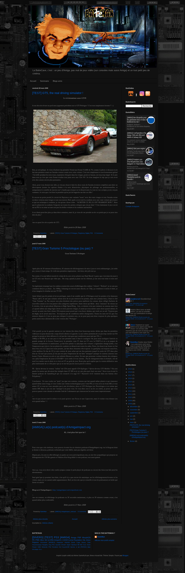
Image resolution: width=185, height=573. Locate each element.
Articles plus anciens (109, 519)
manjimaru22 (135, 299)
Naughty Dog (46, 545)
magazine (60, 542)
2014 (130, 385)
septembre (134, 413)
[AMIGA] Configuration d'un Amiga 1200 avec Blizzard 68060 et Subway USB (136, 135)
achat (71, 540)
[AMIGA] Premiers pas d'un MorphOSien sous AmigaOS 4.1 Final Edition (136, 161)
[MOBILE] (52, 542)
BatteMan (43, 233)
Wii (78, 545)
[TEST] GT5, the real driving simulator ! (57, 93)
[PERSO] (84, 547)
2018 (130, 372)
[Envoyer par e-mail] (34, 236)
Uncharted (43, 542)
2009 (130, 401)
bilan (88, 547)
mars (132, 422)
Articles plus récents (40, 519)
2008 (130, 404)
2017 (130, 375)
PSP (79, 537)
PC (33, 540)
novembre (134, 410)
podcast (73, 511)
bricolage (35, 549)
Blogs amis (57, 81)
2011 (130, 394)
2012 (130, 391)
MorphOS (86, 537)
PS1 (53, 545)
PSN (37, 540)
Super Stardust (72, 545)
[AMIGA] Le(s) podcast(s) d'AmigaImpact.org (61, 427)
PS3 (91, 233)
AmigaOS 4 (58, 540)
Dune (88, 545)
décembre (134, 407)
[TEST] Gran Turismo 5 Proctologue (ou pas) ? (62, 248)
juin (131, 416)
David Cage (75, 542)
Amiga (73, 537)
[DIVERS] (37, 537)
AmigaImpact (65, 511)
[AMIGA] (58, 511)
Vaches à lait (75, 547)
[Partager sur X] (39, 236)
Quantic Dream (61, 545)
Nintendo (45, 547)
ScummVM (65, 547)
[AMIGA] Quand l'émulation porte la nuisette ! (133, 177)
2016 (130, 378)
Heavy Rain (86, 542)
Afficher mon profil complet (104, 540)
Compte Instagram (132, 206)
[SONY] (66, 540)
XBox (40, 549)
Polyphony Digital (83, 233)
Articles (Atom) (47, 523)
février (132, 441)
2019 (130, 369)
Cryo (84, 545)
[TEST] (57, 233)
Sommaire (44, 81)
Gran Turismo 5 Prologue (69, 233)
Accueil (33, 81)
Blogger (125, 555)
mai (131, 419)
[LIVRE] (50, 540)
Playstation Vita (79, 540)
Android (67, 542)
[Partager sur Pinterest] (44, 236)
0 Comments (99, 233)
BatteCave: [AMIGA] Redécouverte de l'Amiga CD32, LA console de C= (138, 318)
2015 (130, 382)
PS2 (49, 547)
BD (81, 545)
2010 (130, 397)
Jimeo (132, 325)
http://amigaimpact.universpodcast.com (67, 490)
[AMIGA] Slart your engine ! (136, 148)
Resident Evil (56, 547)
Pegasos (35, 542)
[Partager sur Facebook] (42, 236)
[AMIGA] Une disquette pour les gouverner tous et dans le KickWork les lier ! (137, 119)
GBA (39, 547)
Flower (34, 547)
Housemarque (37, 545)
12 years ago (139, 305)
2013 (130, 388)
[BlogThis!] (37, 236)
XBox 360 (43, 540)
